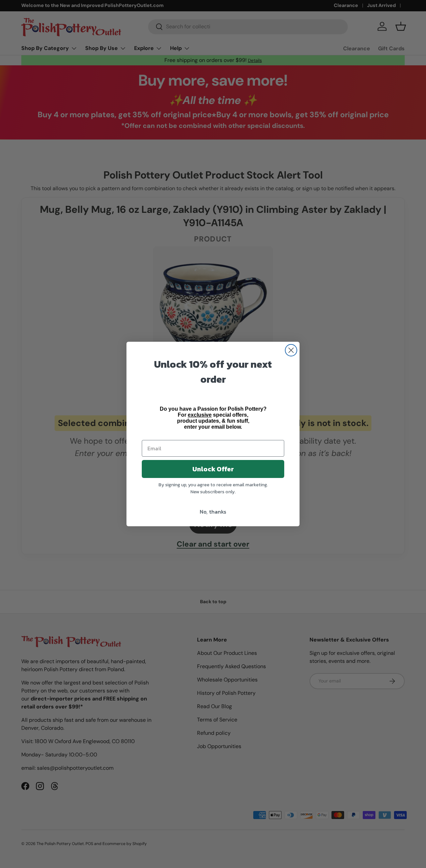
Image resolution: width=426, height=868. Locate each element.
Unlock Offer (213, 469)
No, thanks (213, 512)
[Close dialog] (291, 350)
